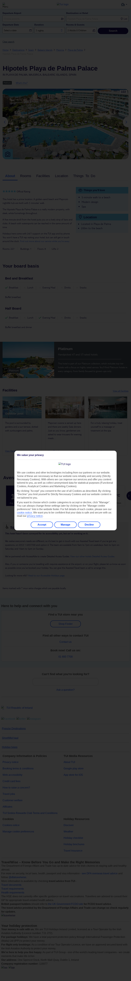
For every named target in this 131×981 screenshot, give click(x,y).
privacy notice (35, 516)
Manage (65, 524)
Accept (42, 524)
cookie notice (24, 512)
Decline (89, 524)
